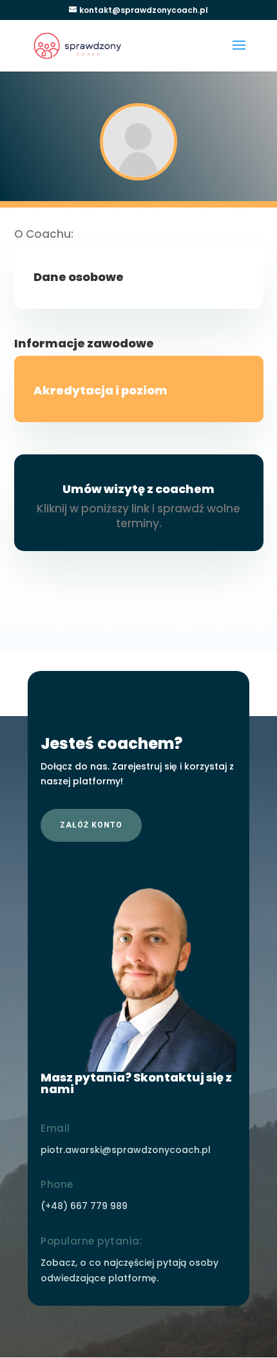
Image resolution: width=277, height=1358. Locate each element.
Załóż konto (91, 824)
